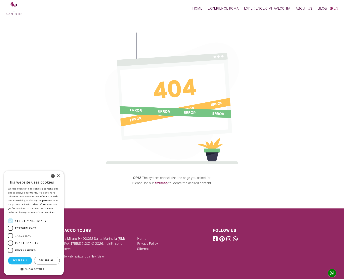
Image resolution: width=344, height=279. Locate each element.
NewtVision (98, 256)
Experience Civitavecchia (267, 8)
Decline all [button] (47, 260)
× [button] (58, 175)
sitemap (161, 183)
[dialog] (34, 223)
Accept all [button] (20, 260)
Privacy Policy (147, 244)
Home (197, 8)
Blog (322, 8)
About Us (304, 8)
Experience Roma (223, 8)
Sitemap (143, 249)
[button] (334, 8)
